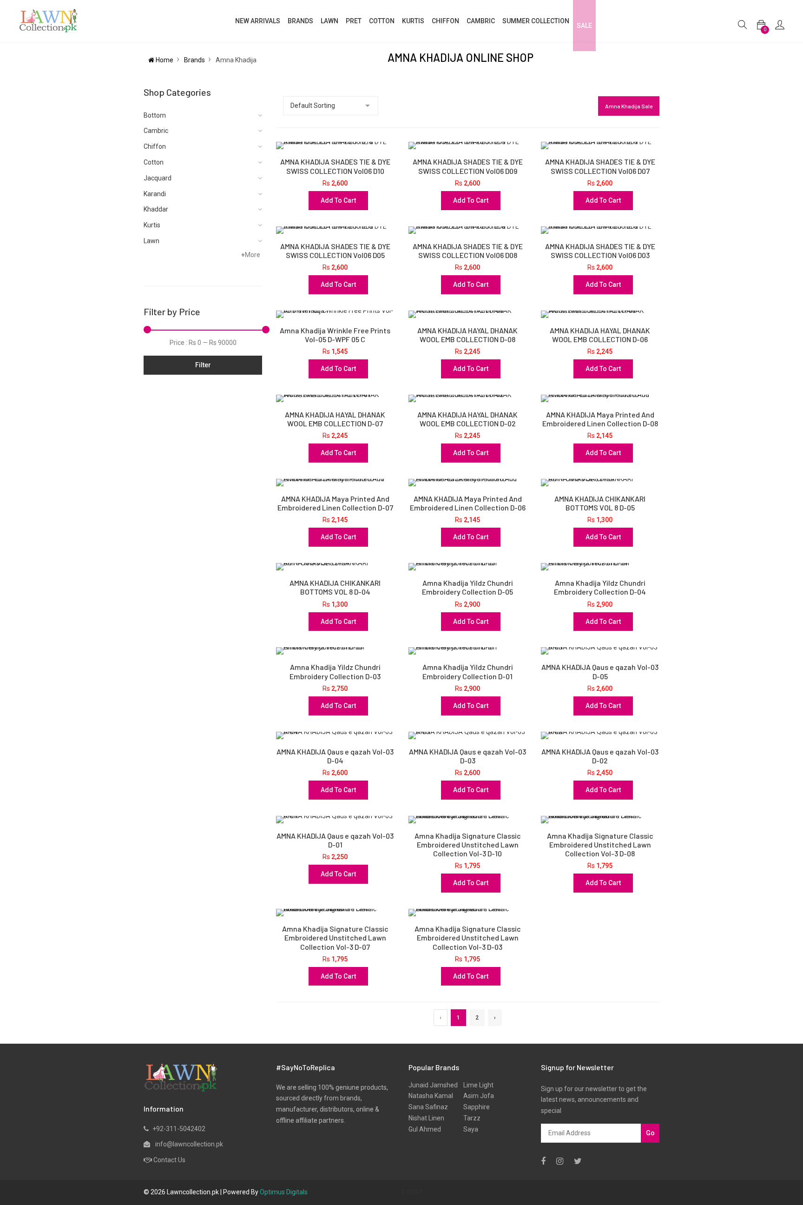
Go (650, 1133)
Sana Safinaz (428, 1107)
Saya (468, 1129)
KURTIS (413, 21)
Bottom (155, 115)
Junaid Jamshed (433, 1085)
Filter (203, 365)
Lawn (151, 241)
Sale (584, 25)
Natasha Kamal (430, 1095)
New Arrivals (257, 21)
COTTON (382, 21)
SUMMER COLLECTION (535, 21)
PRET (354, 21)
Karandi (155, 194)
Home (163, 60)
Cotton (154, 162)
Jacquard (157, 178)
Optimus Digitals (284, 1192)
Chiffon (155, 146)
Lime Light (476, 1085)
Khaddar (156, 209)
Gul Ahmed (424, 1129)
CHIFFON (445, 21)
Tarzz (469, 1118)
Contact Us (169, 1160)
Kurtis (152, 225)
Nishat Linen (426, 1118)
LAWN (329, 21)
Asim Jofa (476, 1095)
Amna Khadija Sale (628, 106)
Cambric (481, 21)
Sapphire (474, 1107)
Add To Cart (338, 200)
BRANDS (300, 21)
